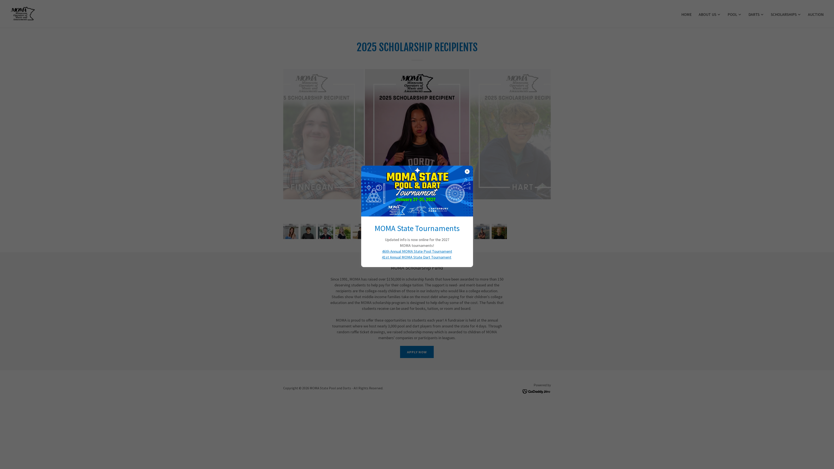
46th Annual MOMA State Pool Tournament (417, 251)
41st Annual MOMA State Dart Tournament (416, 257)
